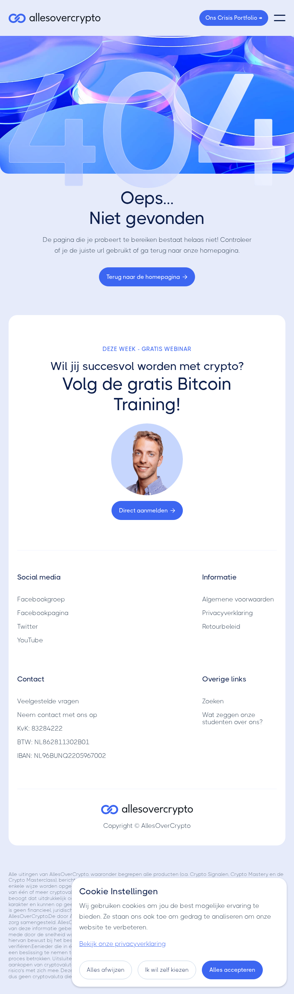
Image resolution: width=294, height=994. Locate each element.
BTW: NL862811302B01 (53, 742)
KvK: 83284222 (40, 728)
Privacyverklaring (227, 612)
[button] (279, 17)
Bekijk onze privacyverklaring (122, 943)
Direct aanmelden (147, 510)
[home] (54, 18)
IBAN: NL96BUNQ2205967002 (61, 755)
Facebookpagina (42, 612)
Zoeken (213, 701)
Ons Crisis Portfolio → (233, 17)
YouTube (30, 640)
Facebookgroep (41, 599)
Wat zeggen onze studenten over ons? (232, 718)
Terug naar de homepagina (147, 276)
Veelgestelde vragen (48, 701)
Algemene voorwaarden (238, 599)
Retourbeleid (221, 626)
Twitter (27, 626)
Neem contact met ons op (57, 714)
